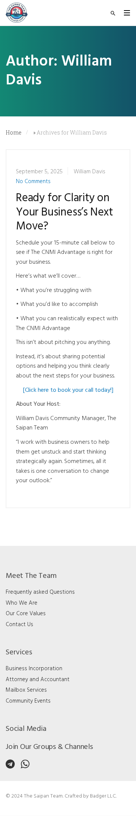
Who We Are (21, 603)
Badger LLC (103, 796)
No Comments (33, 181)
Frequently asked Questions (40, 592)
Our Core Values (26, 613)
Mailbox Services (26, 690)
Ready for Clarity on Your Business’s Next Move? (64, 212)
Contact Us (19, 624)
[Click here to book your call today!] (68, 390)
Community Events (28, 701)
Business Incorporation (34, 668)
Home (14, 132)
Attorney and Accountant (38, 679)
